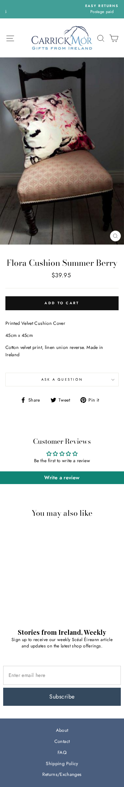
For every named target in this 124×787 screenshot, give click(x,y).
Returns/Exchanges (61, 774)
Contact (62, 741)
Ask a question (62, 379)
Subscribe (61, 696)
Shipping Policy (62, 763)
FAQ (62, 752)
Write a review (61, 477)
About (62, 730)
